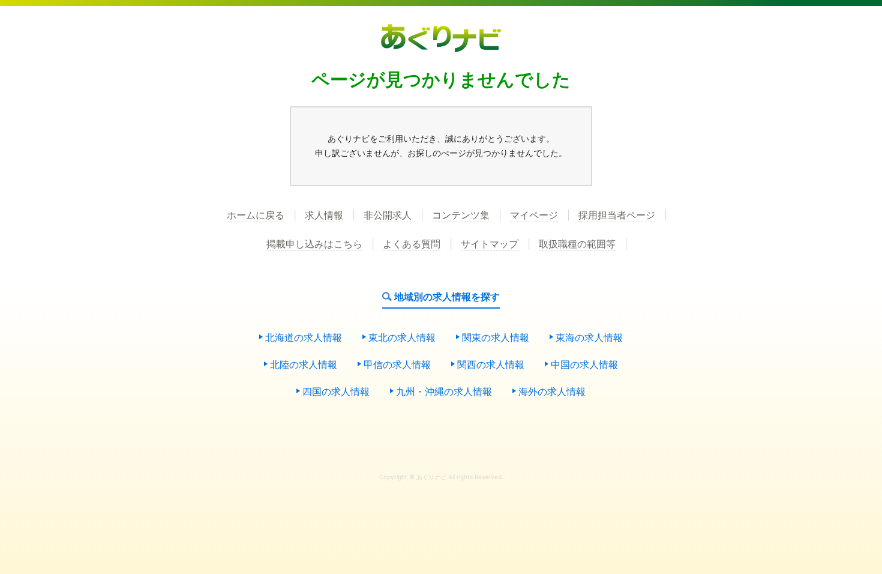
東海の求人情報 (589, 338)
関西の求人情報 (490, 365)
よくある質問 (411, 244)
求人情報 (324, 215)
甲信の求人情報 (397, 365)
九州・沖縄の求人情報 (444, 392)
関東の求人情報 (495, 338)
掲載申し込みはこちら (314, 244)
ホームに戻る (255, 215)
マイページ (534, 215)
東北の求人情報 (402, 338)
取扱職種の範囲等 (577, 244)
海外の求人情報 (552, 392)
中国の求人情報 (584, 365)
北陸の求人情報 (303, 365)
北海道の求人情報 (303, 338)
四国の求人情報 (336, 392)
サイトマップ (489, 244)
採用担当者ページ (616, 215)
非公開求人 (388, 215)
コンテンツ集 (461, 215)
